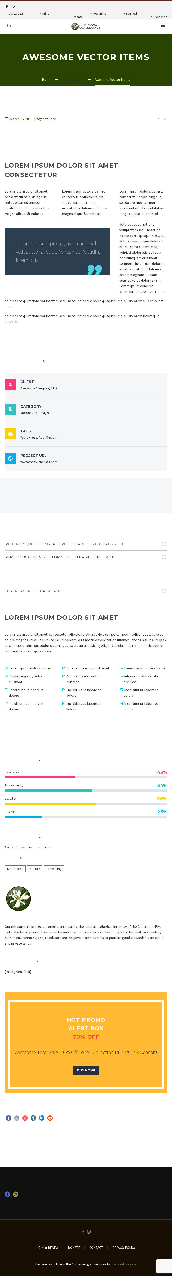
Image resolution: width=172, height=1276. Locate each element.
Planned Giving (129, 16)
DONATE (74, 1248)
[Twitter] (16, 1118)
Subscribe (160, 17)
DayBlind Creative (123, 1264)
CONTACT (96, 1248)
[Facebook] (7, 6)
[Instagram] (13, 6)
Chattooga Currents (14, 16)
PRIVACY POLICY (123, 1248)
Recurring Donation (97, 16)
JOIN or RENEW (47, 1248)
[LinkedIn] (41, 1118)
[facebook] (7, 1196)
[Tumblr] (33, 1118)
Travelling (54, 868)
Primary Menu (163, 26)
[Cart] (9, 26)
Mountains (15, 868)
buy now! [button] (86, 1070)
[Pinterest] (25, 1118)
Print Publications (46, 16)
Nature (34, 868)
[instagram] (15, 1196)
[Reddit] (50, 1118)
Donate (78, 17)
